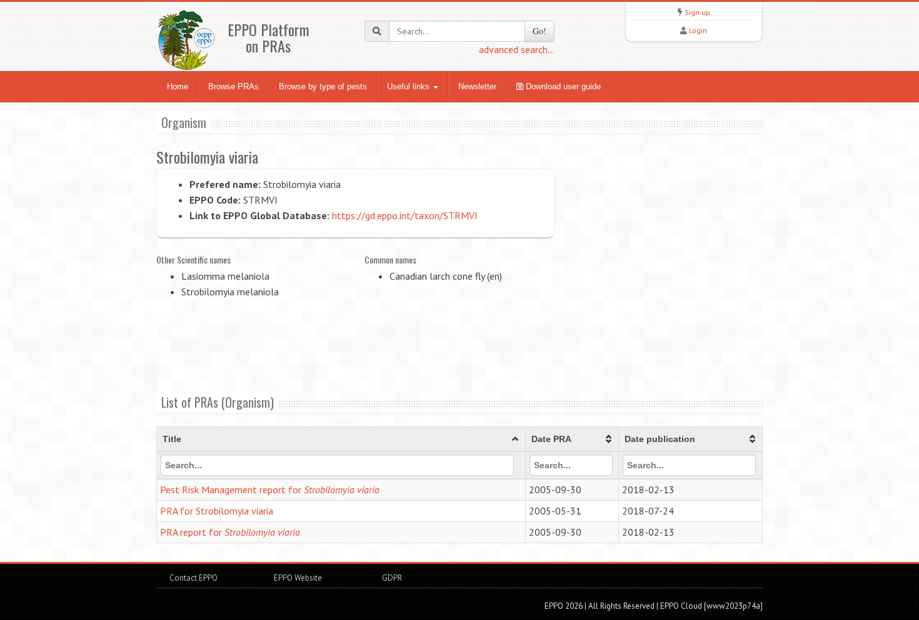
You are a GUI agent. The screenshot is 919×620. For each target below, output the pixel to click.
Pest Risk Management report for (269, 489)
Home (177, 86)
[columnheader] (341, 439)
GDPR (391, 578)
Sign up (697, 12)
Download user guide (562, 86)
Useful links (409, 86)
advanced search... (517, 49)
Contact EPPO (193, 578)
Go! (539, 31)
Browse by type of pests (323, 86)
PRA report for (230, 532)
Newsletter (477, 86)
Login (698, 30)
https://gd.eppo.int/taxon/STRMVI (405, 215)
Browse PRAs (233, 86)
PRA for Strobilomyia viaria (216, 510)
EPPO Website (298, 578)
